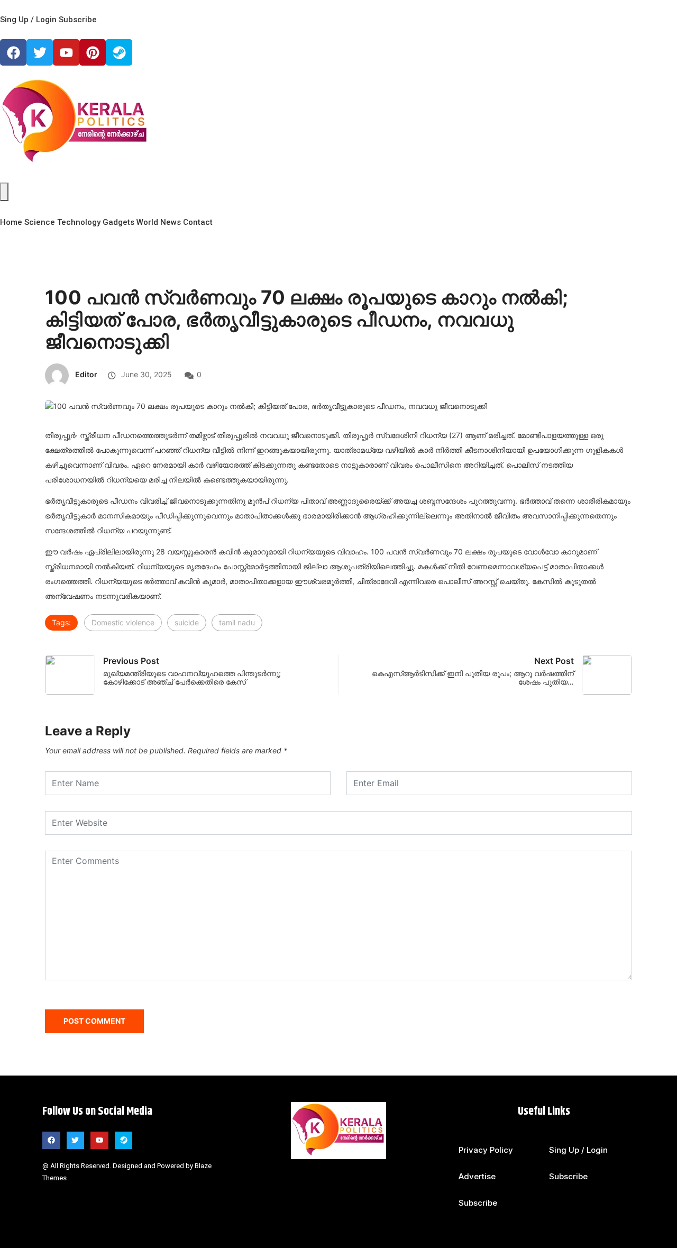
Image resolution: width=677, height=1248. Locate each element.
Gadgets (118, 222)
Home (11, 222)
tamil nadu (237, 622)
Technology (78, 222)
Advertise (477, 1176)
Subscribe (78, 19)
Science (39, 222)
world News (158, 222)
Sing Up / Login (28, 19)
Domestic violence (123, 622)
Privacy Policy (486, 1150)
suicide (187, 622)
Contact (198, 222)
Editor (86, 374)
